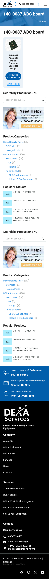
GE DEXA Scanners (18, 175)
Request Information (13, 76)
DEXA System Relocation (16, 507)
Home (42, 21)
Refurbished (12, 171)
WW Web (20, 564)
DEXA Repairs (10, 494)
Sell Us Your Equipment (15, 513)
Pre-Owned (12, 158)
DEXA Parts (9, 453)
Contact (7, 472)
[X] (35, 572)
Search (43, 99)
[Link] (24, 372)
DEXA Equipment (12, 447)
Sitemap (7, 561)
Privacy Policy (34, 558)
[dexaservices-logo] (7, 4)
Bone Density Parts (13, 142)
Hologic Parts (13, 150)
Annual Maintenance (14, 488)
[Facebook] (21, 572)
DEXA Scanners (11, 154)
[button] (45, 4)
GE (9, 162)
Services (7, 460)
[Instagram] (28, 572)
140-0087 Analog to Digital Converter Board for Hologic (13, 62)
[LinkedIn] (42, 572)
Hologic (12, 166)
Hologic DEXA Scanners (20, 179)
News (6, 466)
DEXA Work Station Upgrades (18, 501)
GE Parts (10, 146)
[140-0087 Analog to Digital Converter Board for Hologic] (13, 45)
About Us (8, 441)
